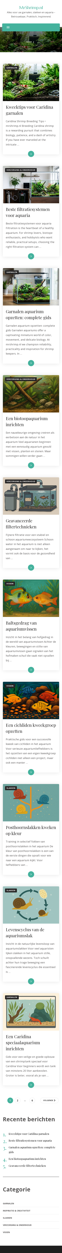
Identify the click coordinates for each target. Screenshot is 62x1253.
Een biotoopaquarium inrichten (27, 1159)
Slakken (10, 788)
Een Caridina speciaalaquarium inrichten (23, 1042)
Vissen (10, 583)
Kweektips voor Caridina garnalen (29, 1134)
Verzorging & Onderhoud (20, 170)
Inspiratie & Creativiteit (16, 1210)
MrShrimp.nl (31, 7)
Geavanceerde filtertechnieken (27, 1165)
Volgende (48, 1100)
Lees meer (26, 154)
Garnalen (11, 68)
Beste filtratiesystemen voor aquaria (30, 1140)
